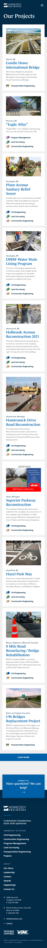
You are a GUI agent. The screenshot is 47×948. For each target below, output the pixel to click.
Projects (8, 855)
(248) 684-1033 (13, 913)
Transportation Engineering (17, 851)
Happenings (10, 884)
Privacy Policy (9, 942)
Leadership (9, 872)
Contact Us (9, 889)
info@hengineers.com (14, 918)
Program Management (15, 843)
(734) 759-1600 (13, 902)
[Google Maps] (4, 897)
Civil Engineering (12, 835)
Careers (7, 876)
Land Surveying (11, 847)
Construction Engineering (16, 839)
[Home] (12, 5)
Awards (7, 880)
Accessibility (18, 942)
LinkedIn (9, 923)
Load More (23, 757)
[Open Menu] (41, 5)
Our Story (8, 868)
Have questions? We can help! (23, 784)
